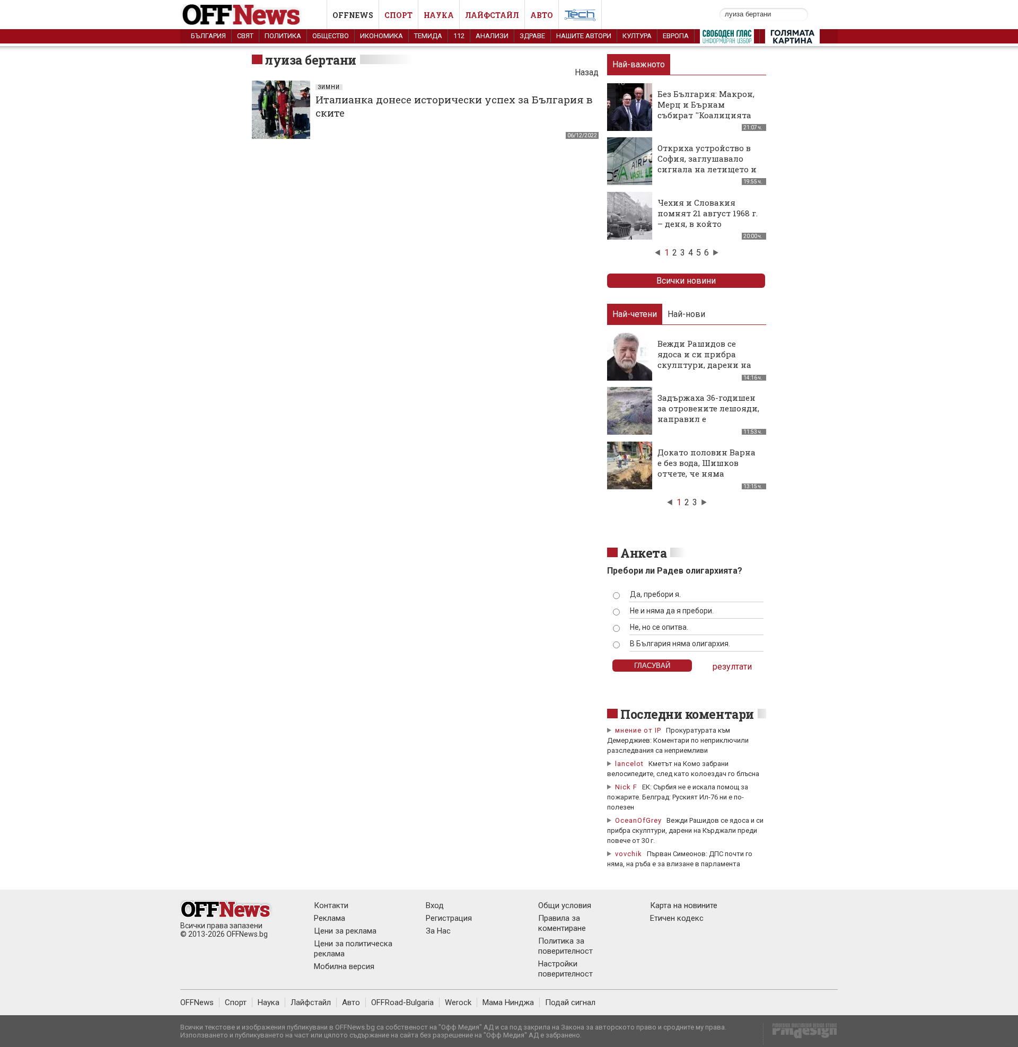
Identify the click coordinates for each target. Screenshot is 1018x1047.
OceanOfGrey (638, 820)
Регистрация (449, 918)
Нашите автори (583, 36)
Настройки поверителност (565, 969)
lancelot (629, 764)
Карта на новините (683, 905)
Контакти (331, 905)
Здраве (532, 36)
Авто (541, 15)
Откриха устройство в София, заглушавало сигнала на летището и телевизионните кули (707, 164)
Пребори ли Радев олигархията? (674, 571)
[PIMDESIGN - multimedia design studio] (800, 1034)
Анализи (492, 36)
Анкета (643, 553)
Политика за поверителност (565, 946)
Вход (435, 905)
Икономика (381, 36)
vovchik (628, 854)
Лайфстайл (492, 15)
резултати (732, 667)
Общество (330, 36)
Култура (637, 36)
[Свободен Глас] (727, 38)
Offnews (352, 15)
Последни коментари (687, 714)
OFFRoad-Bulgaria (402, 1002)
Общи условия (564, 905)
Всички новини (686, 281)
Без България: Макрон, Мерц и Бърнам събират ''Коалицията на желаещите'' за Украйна (705, 115)
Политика (283, 36)
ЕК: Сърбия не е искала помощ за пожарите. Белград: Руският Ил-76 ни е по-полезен (677, 797)
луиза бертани (310, 60)
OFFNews (197, 1002)
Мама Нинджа (508, 1002)
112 (458, 36)
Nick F (626, 787)
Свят (245, 36)
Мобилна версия (344, 966)
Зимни (329, 87)
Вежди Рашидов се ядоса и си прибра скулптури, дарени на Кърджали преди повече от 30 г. (685, 830)
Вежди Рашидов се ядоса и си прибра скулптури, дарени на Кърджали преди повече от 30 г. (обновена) (704, 370)
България (208, 36)
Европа (676, 36)
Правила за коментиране (562, 923)
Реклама (329, 918)
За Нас (438, 931)
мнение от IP (638, 730)
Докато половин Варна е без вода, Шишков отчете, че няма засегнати (706, 468)
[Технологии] (580, 17)
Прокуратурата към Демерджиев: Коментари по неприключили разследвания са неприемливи (678, 740)
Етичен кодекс (677, 918)
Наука (439, 15)
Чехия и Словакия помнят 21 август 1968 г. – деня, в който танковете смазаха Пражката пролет (707, 223)
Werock (458, 1002)
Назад (587, 72)
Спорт (398, 15)
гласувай (652, 666)
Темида (428, 36)
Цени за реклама (345, 931)
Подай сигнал (570, 1002)
